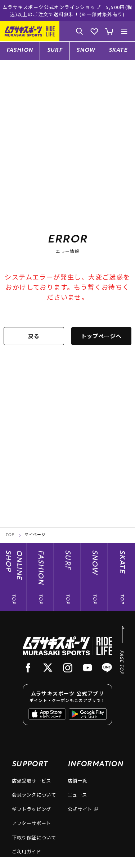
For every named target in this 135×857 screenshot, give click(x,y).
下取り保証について (34, 837)
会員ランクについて (34, 794)
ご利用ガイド (26, 851)
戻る (34, 336)
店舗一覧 (77, 780)
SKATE (118, 50)
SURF (55, 50)
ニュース (77, 794)
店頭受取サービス (31, 780)
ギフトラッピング (31, 809)
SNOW (85, 50)
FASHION (19, 50)
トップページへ (101, 336)
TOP (9, 535)
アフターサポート (31, 823)
